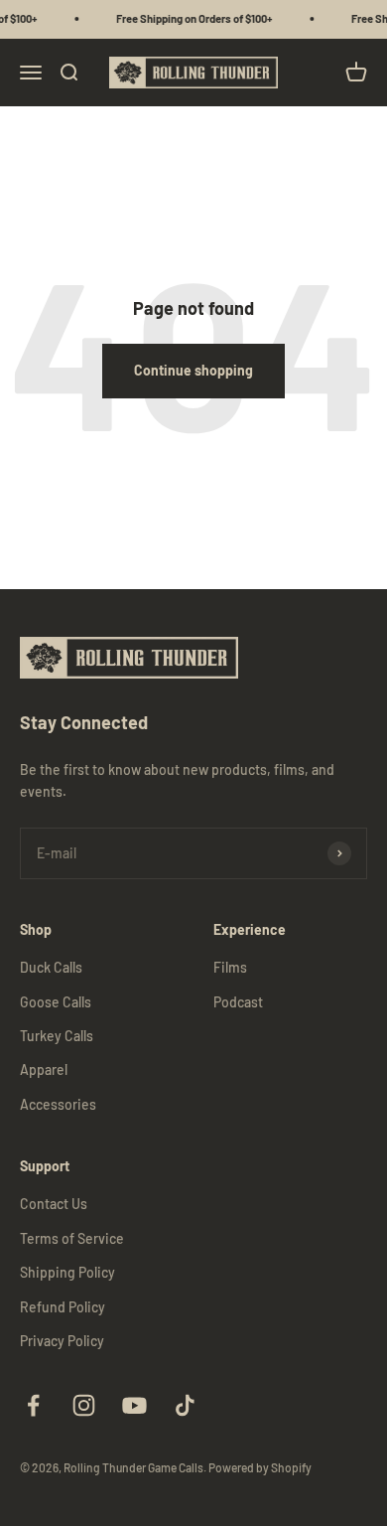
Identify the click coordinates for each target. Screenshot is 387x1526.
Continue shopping (193, 370)
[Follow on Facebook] (33, 1405)
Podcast (238, 1001)
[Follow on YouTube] (134, 1405)
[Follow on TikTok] (185, 1405)
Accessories (58, 1104)
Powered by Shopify (260, 1467)
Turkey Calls (56, 1035)
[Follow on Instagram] (83, 1405)
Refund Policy (62, 1306)
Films (230, 967)
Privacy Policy (62, 1340)
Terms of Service (72, 1238)
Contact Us (53, 1203)
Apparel (43, 1069)
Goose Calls (55, 1001)
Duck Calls (51, 967)
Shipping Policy (67, 1272)
